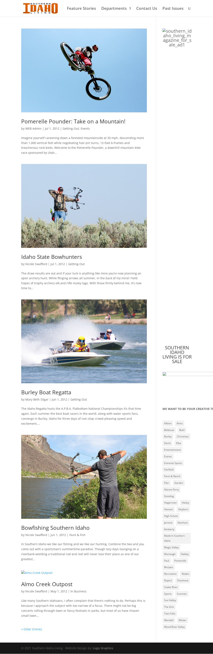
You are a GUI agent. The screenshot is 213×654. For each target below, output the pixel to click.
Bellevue (169, 430)
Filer (166, 483)
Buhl (182, 430)
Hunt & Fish (77, 535)
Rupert (168, 580)
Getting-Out (71, 128)
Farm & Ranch (172, 476)
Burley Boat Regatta (46, 392)
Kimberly (169, 529)
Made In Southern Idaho (174, 538)
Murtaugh (170, 554)
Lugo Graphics (103, 648)
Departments (114, 9)
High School (171, 516)
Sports (168, 594)
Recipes (168, 567)
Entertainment (172, 450)
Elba (178, 443)
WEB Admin (33, 128)
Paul (166, 560)
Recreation (170, 574)
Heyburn (183, 509)
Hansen (168, 509)
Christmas (183, 436)
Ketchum (183, 522)
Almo (180, 423)
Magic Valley (171, 547)
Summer (182, 594)
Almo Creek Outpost (46, 584)
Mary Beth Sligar (36, 399)
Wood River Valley (174, 627)
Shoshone (182, 580)
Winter (182, 620)
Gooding (169, 496)
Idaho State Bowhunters (51, 257)
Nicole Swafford (36, 264)
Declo (167, 443)
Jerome (168, 522)
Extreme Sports (173, 463)
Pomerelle (180, 560)
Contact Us (146, 9)
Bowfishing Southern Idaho (55, 527)
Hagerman (170, 502)
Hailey (185, 502)
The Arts (169, 607)
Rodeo (185, 574)
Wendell (168, 620)
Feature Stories (81, 9)
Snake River (171, 587)
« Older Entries (31, 629)
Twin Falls (169, 613)
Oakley (185, 554)
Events (85, 128)
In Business (79, 591)
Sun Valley (170, 600)
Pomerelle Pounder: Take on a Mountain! (73, 121)
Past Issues (172, 9)
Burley (168, 436)
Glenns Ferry (171, 489)
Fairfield (168, 469)
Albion (167, 423)
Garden (178, 483)
